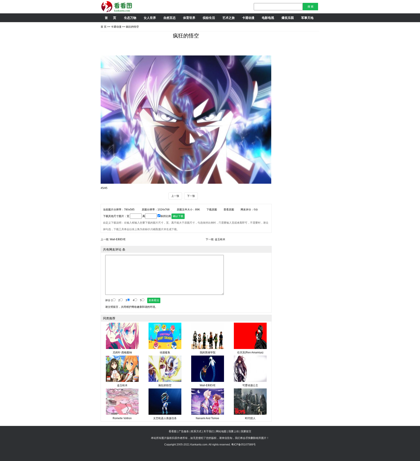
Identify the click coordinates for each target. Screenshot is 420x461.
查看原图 (229, 209)
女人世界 (150, 18)
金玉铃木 (220, 239)
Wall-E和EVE (118, 239)
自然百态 (169, 18)
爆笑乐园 (288, 18)
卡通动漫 (248, 18)
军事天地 (307, 18)
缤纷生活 (209, 18)
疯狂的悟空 (132, 26)
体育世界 (189, 18)
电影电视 (268, 18)
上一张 (175, 196)
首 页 (110, 18)
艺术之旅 (228, 18)
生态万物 (130, 18)
